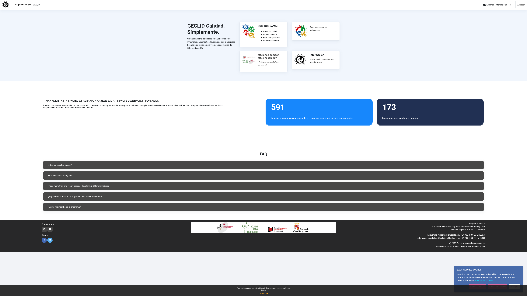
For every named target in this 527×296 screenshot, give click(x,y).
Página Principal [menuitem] (23, 4)
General (264, 290)
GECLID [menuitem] (36, 5)
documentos (327, 59)
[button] (498, 5)
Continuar (263, 293)
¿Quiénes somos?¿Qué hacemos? (268, 56)
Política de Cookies (456, 246)
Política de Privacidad (475, 246)
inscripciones (316, 62)
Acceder (521, 5)
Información (315, 59)
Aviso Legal (441, 246)
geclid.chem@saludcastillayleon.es (443, 238)
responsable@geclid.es (448, 235)
